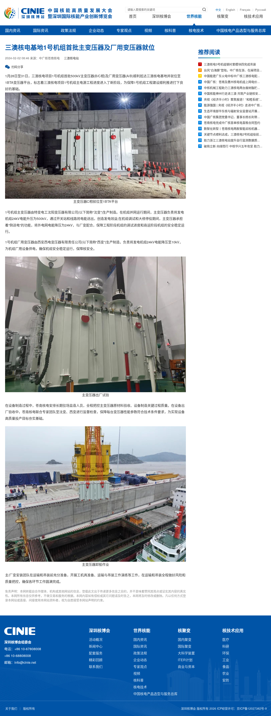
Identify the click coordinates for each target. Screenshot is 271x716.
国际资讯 (40, 31)
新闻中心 (95, 646)
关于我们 (11, 708)
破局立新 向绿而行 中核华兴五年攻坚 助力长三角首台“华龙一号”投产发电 (233, 146)
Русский (260, 9)
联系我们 (95, 667)
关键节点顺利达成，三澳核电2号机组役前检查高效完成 (233, 134)
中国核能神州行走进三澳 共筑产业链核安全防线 (233, 93)
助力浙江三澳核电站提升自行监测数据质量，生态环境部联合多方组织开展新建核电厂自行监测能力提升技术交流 (233, 140)
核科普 (170, 31)
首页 (133, 17)
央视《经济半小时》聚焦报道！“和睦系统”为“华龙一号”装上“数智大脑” (233, 99)
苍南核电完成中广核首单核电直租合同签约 (232, 123)
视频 (148, 31)
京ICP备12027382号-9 (252, 708)
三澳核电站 (71, 58)
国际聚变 (184, 646)
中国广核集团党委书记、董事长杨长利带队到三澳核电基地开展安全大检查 (233, 117)
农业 (225, 674)
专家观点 (124, 31)
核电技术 (196, 31)
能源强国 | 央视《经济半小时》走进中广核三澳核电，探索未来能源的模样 (233, 105)
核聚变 (222, 17)
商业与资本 (186, 667)
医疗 (225, 640)
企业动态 (96, 31)
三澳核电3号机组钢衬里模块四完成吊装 (230, 64)
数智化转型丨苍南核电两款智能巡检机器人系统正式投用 (233, 129)
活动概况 (95, 640)
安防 (225, 680)
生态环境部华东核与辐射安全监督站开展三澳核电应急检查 (233, 111)
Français (245, 9)
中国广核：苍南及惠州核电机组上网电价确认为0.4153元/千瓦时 (233, 82)
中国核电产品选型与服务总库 (241, 31)
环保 (225, 653)
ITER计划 (185, 660)
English (230, 9)
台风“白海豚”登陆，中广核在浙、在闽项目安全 (233, 70)
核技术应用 (253, 17)
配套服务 (95, 653)
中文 (218, 9)
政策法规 (68, 31)
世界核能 (194, 17)
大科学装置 (186, 653)
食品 (225, 667)
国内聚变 (184, 640)
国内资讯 (12, 31)
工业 (225, 660)
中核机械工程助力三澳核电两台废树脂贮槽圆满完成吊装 (233, 88)
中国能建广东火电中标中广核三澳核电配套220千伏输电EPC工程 (233, 76)
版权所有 (29, 708)
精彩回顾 (95, 660)
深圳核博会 (161, 17)
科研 (225, 646)
